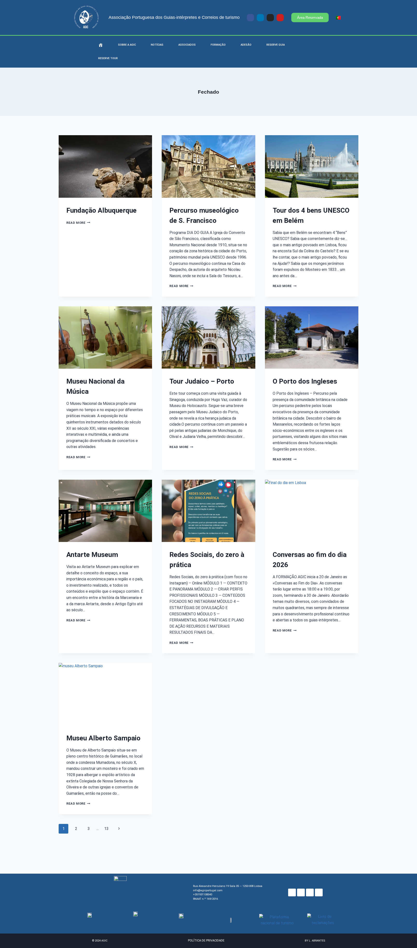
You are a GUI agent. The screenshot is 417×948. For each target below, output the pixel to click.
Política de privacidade (206, 940)
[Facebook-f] (250, 17)
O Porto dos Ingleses (305, 381)
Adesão (246, 44)
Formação (218, 44)
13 (106, 828)
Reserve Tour (108, 58)
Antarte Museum (92, 555)
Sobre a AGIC (127, 44)
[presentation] (105, 166)
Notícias (157, 44)
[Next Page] (119, 829)
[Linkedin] (260, 17)
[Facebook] (292, 892)
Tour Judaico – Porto (201, 381)
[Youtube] (280, 17)
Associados (187, 44)
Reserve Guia (275, 44)
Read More (78, 223)
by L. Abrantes (315, 940)
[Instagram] (270, 17)
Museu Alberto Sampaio (103, 738)
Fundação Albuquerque (101, 210)
